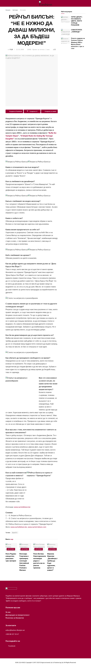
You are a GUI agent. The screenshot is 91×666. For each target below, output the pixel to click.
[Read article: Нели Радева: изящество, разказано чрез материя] (11, 547)
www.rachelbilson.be (22, 507)
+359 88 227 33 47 (12, 634)
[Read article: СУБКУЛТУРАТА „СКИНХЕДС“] (65, 32)
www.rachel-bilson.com (37, 527)
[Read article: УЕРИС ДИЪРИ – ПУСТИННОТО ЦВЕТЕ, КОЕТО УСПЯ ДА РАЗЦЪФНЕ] (65, 19)
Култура (15, 10)
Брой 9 (14, 532)
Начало (8, 10)
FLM (11, 49)
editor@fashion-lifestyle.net (15, 630)
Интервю (23, 10)
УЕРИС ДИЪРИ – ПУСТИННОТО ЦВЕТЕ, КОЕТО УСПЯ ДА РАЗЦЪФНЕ (77, 21)
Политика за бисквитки (15, 618)
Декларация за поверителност (18, 615)
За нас (8, 612)
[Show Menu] (6, 3)
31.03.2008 (20, 49)
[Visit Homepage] (45, 3)
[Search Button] (84, 3)
